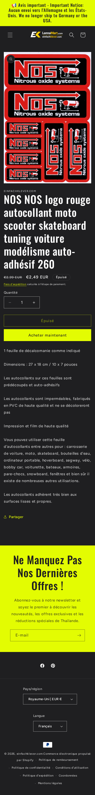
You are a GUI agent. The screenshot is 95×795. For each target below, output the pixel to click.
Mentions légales (50, 783)
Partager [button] (16, 517)
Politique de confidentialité (31, 767)
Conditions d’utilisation (71, 767)
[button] (10, 35)
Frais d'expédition (15, 284)
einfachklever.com (30, 753)
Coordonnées (68, 775)
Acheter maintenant (47, 335)
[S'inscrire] (79, 635)
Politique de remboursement (58, 760)
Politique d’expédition (38, 775)
